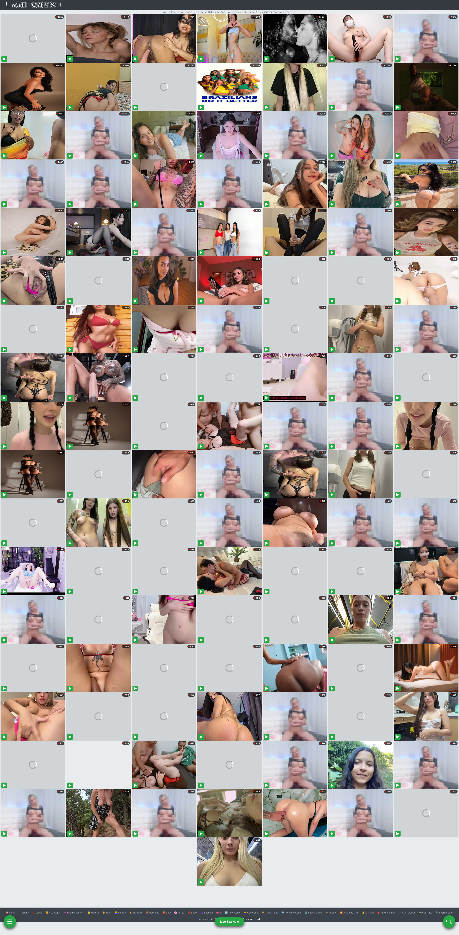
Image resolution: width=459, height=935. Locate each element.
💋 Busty (192, 912)
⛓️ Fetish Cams (313, 912)
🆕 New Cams (232, 912)
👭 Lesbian (207, 912)
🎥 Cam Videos (407, 912)
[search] (449, 921)
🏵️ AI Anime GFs (349, 912)
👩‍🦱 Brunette (136, 912)
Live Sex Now (229, 921)
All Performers (246, 919)
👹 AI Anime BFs (386, 912)
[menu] (10, 921)
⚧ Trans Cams (270, 912)
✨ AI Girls (331, 912)
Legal (257, 919)
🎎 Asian (10, 912)
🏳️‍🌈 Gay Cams (251, 912)
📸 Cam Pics (425, 912)
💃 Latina (37, 912)
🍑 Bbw (166, 912)
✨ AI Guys (368, 912)
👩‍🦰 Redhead (152, 912)
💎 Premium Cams (291, 912)
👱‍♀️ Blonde (120, 912)
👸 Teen (106, 912)
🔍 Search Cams (445, 912)
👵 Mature (93, 912)
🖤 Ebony (23, 912)
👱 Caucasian (53, 912)
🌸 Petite (179, 912)
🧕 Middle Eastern (74, 912)
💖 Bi (219, 912)
